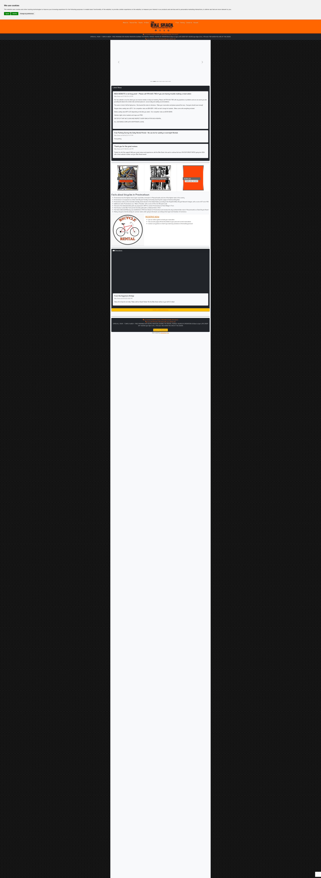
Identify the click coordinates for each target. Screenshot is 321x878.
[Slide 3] (160, 87)
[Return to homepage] (162, 25)
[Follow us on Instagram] (160, 30)
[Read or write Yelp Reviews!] (164, 30)
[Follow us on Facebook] (155, 30)
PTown (177, 22)
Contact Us (189, 22)
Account (195, 22)
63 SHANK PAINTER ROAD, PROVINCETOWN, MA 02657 (161, 34)
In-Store (146, 22)
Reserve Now (133, 22)
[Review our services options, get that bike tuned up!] (160, 183)
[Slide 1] (154, 87)
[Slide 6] (169, 87)
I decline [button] (14, 13)
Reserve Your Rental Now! (160, 335)
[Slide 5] (166, 87)
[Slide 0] (151, 87)
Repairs (140, 22)
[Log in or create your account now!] (193, 183)
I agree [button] (7, 13)
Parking (182, 22)
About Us (125, 22)
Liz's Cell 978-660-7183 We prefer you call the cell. (161, 39)
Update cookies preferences (160, 315)
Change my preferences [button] (27, 13)
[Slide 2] (157, 87)
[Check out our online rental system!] (127, 183)
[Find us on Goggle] (168, 30)
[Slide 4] (163, 87)
